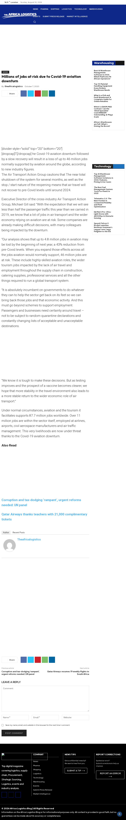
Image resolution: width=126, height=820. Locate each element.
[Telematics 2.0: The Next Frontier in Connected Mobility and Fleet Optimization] (119, 201)
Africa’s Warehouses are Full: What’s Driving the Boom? (103, 124)
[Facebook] (24, 93)
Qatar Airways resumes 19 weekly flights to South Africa (68, 672)
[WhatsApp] (45, 93)
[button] (34, 22)
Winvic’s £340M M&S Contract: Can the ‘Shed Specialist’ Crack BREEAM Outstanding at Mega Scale (103, 111)
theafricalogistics (14, 86)
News (5, 72)
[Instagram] (11, 794)
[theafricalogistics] (9, 545)
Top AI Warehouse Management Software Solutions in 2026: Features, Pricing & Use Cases (103, 178)
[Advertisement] (45, 49)
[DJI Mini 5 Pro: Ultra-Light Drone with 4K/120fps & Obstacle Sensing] (119, 214)
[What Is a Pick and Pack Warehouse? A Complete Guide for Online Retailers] (119, 98)
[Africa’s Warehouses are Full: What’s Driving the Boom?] (119, 125)
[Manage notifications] (119, 814)
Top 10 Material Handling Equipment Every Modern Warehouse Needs (103, 87)
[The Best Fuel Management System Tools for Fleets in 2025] (119, 190)
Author (6, 532)
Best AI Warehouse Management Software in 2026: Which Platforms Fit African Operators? (102, 74)
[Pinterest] (38, 93)
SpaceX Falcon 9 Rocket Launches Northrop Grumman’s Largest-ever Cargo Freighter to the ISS (103, 227)
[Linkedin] (52, 93)
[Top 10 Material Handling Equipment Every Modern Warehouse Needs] (119, 86)
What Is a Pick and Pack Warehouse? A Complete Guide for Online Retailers (103, 98)
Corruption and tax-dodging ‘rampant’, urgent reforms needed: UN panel (20, 672)
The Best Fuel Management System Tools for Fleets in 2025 (103, 190)
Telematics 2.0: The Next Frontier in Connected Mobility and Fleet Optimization (102, 202)
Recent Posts (19, 532)
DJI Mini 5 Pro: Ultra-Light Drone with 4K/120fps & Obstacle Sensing (103, 215)
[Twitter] (31, 93)
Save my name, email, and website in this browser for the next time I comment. (37, 725)
